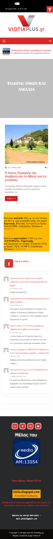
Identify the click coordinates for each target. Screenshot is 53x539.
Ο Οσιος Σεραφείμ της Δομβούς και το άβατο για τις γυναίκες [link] (26, 176)
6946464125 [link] (9, 229)
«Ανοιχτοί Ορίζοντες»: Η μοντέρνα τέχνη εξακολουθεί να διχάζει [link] (28, 281)
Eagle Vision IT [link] (34, 536)
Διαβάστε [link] (10, 198)
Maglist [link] (16, 536)
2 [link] (47, 167)
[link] (50, 9)
